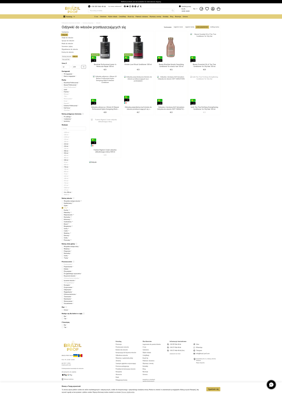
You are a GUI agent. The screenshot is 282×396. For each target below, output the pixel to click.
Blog (171, 17)
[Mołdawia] (80, 355)
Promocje (119, 344)
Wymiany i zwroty (155, 17)
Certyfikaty (122, 17)
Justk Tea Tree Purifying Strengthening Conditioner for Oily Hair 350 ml (204, 108)
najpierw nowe (178, 27)
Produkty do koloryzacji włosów (125, 369)
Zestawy (118, 361)
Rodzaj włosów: (67, 56)
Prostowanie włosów (122, 347)
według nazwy (214, 27)
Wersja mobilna (68, 379)
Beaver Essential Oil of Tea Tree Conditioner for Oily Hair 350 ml (204, 65)
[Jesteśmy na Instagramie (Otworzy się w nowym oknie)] (130, 6)
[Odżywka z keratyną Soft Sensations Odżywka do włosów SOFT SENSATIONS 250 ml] (171, 90)
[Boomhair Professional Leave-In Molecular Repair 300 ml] (105, 47)
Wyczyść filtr (66, 59)
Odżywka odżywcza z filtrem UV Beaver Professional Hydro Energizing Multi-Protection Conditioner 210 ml (105, 109)
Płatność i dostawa (142, 17)
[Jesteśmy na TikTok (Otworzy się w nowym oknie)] (138, 6)
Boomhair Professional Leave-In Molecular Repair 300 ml (105, 65)
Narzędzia (119, 372)
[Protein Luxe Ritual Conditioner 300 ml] (138, 47)
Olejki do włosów (67, 38)
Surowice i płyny (67, 46)
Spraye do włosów (68, 41)
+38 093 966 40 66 (98, 6)
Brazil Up (131, 17)
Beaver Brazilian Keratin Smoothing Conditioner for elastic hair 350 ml (171, 65)
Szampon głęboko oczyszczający (126, 363)
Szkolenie (103, 17)
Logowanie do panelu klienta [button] (152, 344)
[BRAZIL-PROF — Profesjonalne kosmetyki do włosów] (73, 346)
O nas (96, 17)
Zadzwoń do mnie (175, 353)
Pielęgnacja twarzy (121, 380)
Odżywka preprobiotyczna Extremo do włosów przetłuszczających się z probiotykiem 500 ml (138, 109)
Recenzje (178, 17)
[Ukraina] (75, 355)
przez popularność (202, 27)
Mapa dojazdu (200, 363)
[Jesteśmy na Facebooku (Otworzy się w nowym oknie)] (125, 6)
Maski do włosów (67, 43)
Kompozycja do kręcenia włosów (126, 352)
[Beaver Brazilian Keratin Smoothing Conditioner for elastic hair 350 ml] (171, 47)
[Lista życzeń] (207, 9)
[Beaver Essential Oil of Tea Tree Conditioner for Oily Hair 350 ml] (204, 47)
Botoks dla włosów (122, 350)
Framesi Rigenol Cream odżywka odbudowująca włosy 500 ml (105, 151)
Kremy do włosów (68, 52)
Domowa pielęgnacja (122, 366)
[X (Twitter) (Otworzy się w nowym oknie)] (141, 6)
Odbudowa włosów (122, 355)
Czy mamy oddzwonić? (115, 6)
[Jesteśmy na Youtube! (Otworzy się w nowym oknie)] (127, 6)
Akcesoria (119, 374)
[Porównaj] (201, 9)
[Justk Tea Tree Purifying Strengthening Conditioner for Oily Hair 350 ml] (204, 90)
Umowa (185, 17)
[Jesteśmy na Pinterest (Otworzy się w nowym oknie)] (133, 6)
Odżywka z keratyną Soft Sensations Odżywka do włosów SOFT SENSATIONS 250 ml (171, 109)
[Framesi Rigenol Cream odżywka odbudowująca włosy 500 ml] (105, 132)
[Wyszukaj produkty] (172, 10)
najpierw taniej (189, 27)
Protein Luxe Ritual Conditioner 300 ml (138, 64)
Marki (117, 377)
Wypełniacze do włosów (70, 49)
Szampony (65, 32)
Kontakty (165, 17)
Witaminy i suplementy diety (124, 358)
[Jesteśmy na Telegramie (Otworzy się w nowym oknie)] (135, 6)
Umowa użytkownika (127, 392)
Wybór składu (112, 17)
